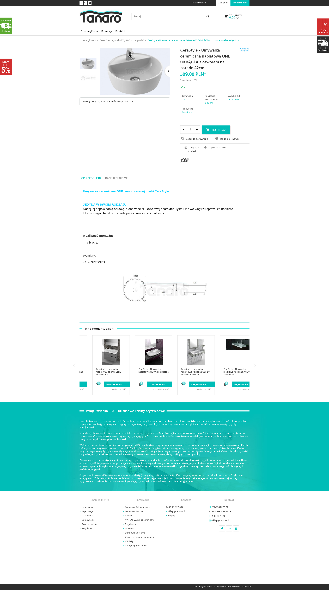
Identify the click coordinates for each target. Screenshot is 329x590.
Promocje (106, 31)
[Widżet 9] (322, 44)
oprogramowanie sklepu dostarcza (228, 586)
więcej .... (172, 516)
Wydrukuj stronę (217, 148)
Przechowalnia (89, 524)
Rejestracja (87, 511)
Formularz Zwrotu (134, 511)
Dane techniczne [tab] (116, 178)
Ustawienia (87, 516)
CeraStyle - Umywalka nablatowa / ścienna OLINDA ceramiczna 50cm (185, 372)
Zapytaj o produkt (193, 149)
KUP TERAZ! (219, 130)
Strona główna (89, 31)
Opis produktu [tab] (91, 178)
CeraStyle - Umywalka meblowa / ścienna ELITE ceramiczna (98, 372)
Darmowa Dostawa (135, 533)
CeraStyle (187, 112)
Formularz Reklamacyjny (137, 507)
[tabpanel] (164, 252)
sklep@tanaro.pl (176, 511)
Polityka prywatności (136, 546)
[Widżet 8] (322, 26)
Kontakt (120, 31)
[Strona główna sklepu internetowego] (101, 17)
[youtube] (90, 3)
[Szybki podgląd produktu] (112, 354)
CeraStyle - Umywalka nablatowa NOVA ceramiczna (143, 370)
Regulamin (87, 529)
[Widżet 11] (6, 25)
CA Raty (129, 541)
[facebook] (81, 3)
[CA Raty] (191, 160)
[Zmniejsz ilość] (183, 129)
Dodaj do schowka (230, 139)
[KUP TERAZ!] (87, 386)
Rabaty (128, 516)
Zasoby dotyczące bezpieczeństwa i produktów (108, 102)
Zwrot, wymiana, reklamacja (139, 537)
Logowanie (88, 507)
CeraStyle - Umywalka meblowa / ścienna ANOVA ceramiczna (227, 372)
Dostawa (129, 529)
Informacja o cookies (203, 586)
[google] (85, 3)
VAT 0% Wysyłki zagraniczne (140, 520)
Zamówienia (88, 520)
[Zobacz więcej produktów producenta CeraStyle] (244, 50)
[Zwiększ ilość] (197, 129)
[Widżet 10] (6, 66)
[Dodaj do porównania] (112, 363)
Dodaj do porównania (197, 139)
